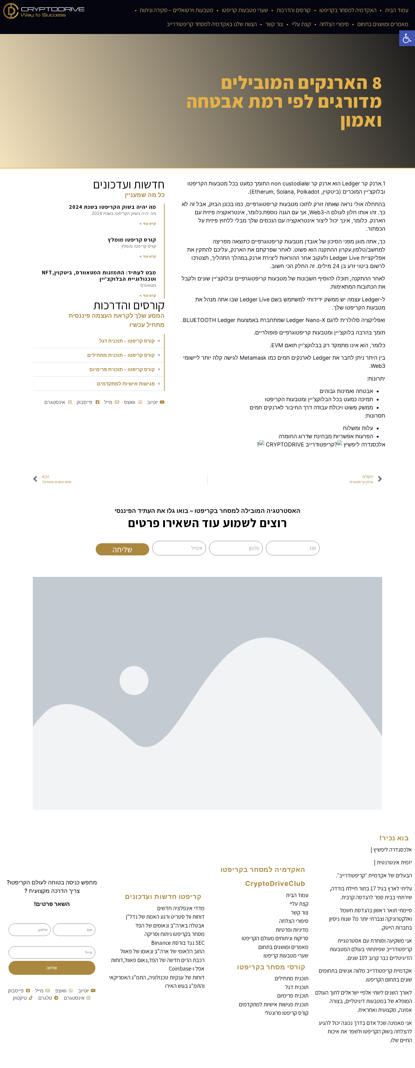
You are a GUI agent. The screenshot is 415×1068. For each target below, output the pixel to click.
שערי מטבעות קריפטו (245, 10)
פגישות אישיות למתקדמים (126, 384)
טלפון (45, 919)
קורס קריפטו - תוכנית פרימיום (122, 369)
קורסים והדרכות (293, 10)
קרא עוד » (147, 223)
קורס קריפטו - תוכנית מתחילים (121, 355)
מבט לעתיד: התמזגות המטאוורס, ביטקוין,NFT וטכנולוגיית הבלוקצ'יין (99, 275)
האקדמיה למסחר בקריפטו (347, 10)
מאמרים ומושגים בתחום (382, 24)
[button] (407, 38)
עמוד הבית (396, 10)
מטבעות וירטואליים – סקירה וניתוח (176, 10)
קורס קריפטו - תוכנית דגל (127, 341)
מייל (91, 941)
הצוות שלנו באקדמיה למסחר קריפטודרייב (212, 24)
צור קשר (274, 24)
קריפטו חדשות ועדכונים (163, 896)
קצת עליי (301, 24)
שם (92, 919)
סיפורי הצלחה (334, 24)
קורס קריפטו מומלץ (132, 239)
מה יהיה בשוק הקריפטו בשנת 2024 (112, 206)
